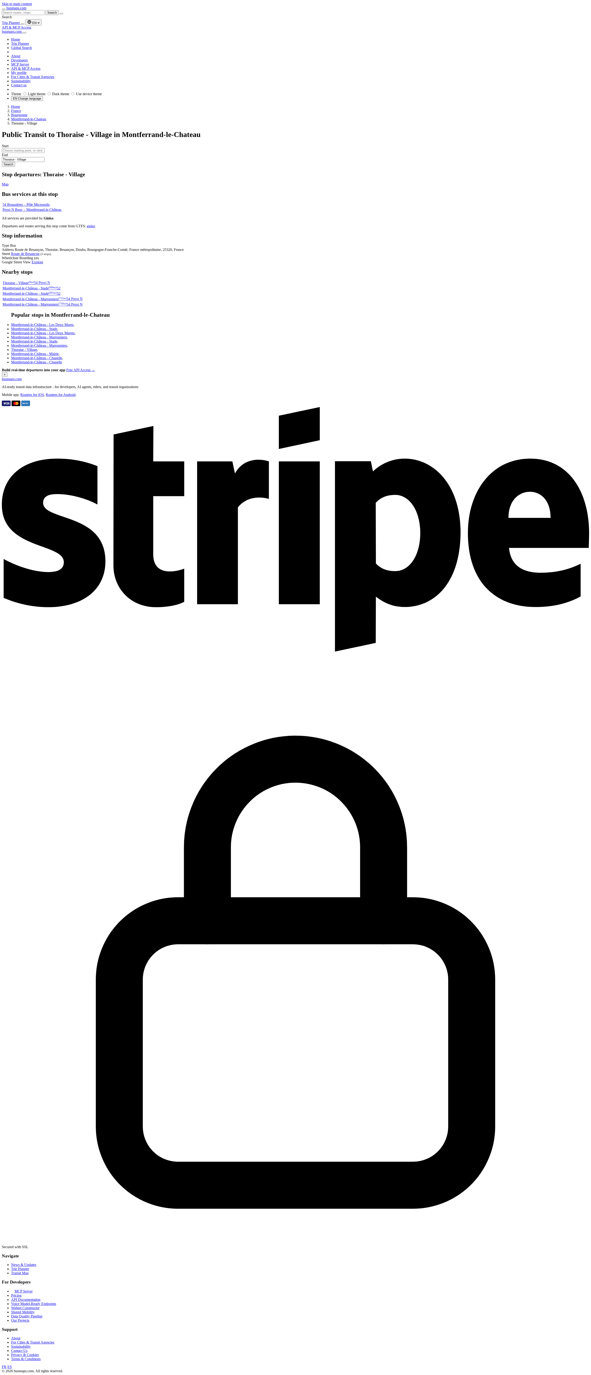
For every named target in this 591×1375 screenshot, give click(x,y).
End (5, 155)
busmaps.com (16, 8)
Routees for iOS (32, 395)
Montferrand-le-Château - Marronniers (39, 337)
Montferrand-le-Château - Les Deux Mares (42, 325)
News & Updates (23, 1265)
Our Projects (20, 1320)
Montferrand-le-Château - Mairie (35, 354)
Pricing (16, 1295)
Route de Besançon (25, 254)
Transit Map (20, 1273)
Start (5, 146)
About (15, 1338)
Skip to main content (17, 4)
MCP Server (24, 1291)
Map (5, 184)
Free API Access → (80, 370)
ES (9, 1367)
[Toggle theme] (22, 24)
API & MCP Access (16, 27)
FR (4, 1367)
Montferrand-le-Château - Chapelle (36, 358)
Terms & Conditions (26, 1359)
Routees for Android (60, 395)
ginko (91, 226)
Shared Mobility (23, 1312)
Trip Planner (11, 23)
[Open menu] (4, 9)
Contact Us (19, 1351)
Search (52, 12)
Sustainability (21, 1346)
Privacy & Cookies (25, 1355)
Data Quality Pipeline (26, 1316)
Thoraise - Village (24, 350)
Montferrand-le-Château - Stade (34, 329)
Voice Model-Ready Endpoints (33, 1304)
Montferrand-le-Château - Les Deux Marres (43, 333)
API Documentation (25, 1300)
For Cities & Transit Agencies (32, 1342)
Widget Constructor (25, 1308)
